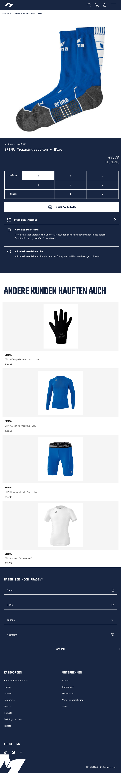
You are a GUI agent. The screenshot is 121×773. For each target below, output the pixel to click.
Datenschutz (68, 693)
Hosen (7, 686)
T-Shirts (8, 712)
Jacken (8, 693)
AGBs (65, 706)
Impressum (68, 686)
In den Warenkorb (65, 206)
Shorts (7, 706)
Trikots (7, 725)
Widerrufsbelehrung (73, 699)
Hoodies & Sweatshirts (16, 680)
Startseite (6, 13)
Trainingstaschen (13, 719)
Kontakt (66, 680)
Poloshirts (9, 699)
